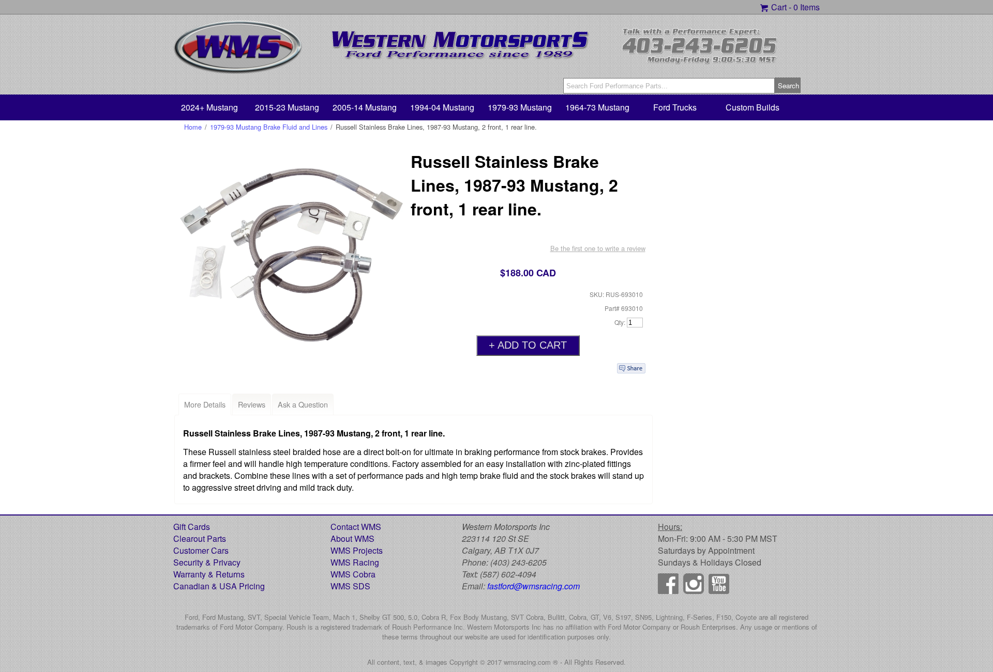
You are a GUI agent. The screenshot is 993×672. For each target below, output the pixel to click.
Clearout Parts (199, 538)
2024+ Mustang (209, 107)
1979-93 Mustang (520, 107)
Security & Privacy (206, 562)
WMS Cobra (352, 574)
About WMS (352, 538)
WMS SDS (350, 586)
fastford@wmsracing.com (533, 586)
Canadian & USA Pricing (219, 586)
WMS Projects (356, 550)
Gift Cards (191, 527)
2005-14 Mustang (365, 107)
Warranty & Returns (209, 574)
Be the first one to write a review (597, 248)
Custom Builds (752, 107)
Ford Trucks (675, 107)
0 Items (806, 7)
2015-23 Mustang (287, 107)
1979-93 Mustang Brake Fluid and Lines (268, 127)
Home (193, 127)
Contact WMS (355, 527)
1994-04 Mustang (442, 107)
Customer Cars (201, 550)
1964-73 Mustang (597, 107)
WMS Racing (354, 562)
